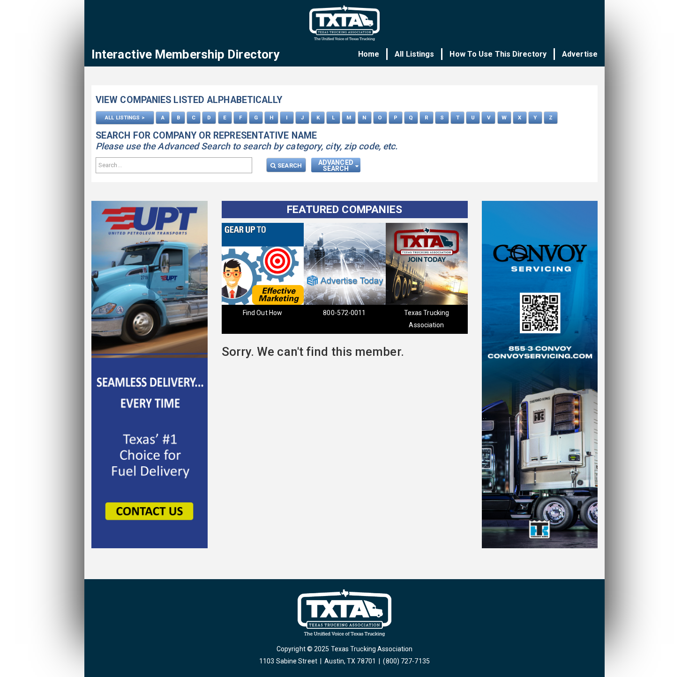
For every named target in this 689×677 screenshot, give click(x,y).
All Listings (414, 54)
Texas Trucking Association (408, 319)
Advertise (580, 54)
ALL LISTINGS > (124, 117)
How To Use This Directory (498, 54)
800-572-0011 (326, 312)
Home (368, 54)
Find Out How (244, 312)
